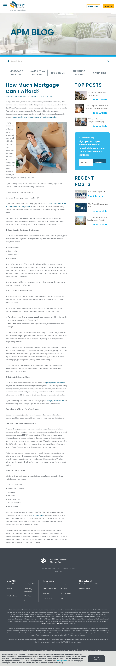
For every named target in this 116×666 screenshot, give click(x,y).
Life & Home (58, 73)
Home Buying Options (37, 73)
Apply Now (108, 6)
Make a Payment (93, 6)
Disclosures (43, 650)
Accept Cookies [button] (96, 659)
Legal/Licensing (31, 650)
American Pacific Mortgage (16, 96)
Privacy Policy (18, 650)
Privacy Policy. (62, 661)
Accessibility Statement (58, 650)
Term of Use (72, 650)
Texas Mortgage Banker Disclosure (90, 650)
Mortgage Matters (16, 73)
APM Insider (99, 73)
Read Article (100, 99)
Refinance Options (79, 73)
